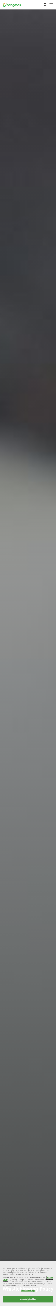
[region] (28, 1283)
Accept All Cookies (28, 1299)
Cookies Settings (28, 1290)
